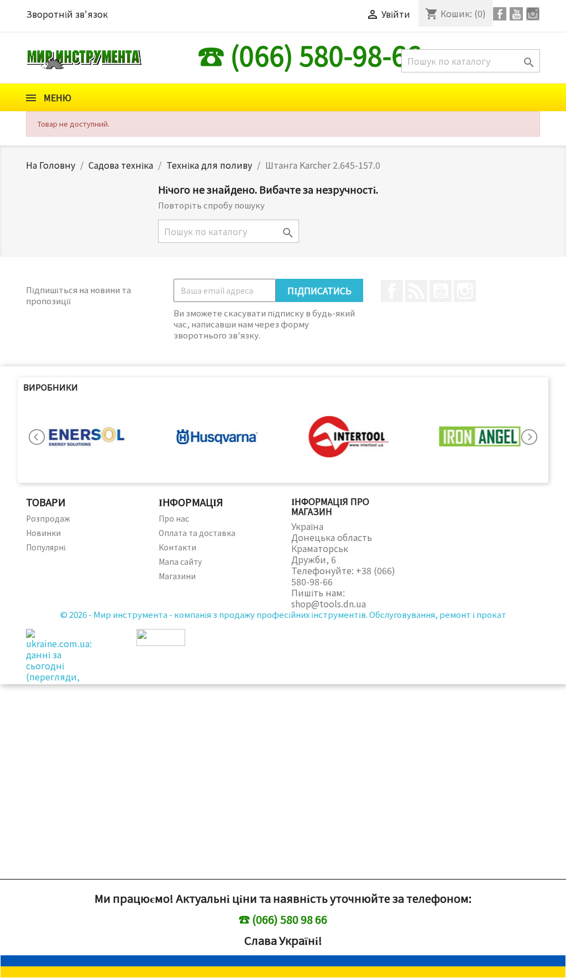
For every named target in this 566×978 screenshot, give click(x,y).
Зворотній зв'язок (67, 13)
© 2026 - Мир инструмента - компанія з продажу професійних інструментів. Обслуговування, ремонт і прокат (283, 614)
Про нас (174, 518)
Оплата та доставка (197, 532)
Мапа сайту (180, 561)
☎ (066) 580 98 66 (283, 919)
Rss (416, 291)
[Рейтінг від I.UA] (161, 636)
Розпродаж (48, 518)
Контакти (177, 547)
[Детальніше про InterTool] (349, 436)
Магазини (177, 575)
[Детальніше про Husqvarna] (218, 436)
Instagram (465, 291)
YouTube (440, 291)
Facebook (392, 291)
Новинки (43, 532)
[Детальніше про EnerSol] (86, 436)
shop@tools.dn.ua (328, 603)
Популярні (46, 547)
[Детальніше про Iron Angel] (480, 436)
